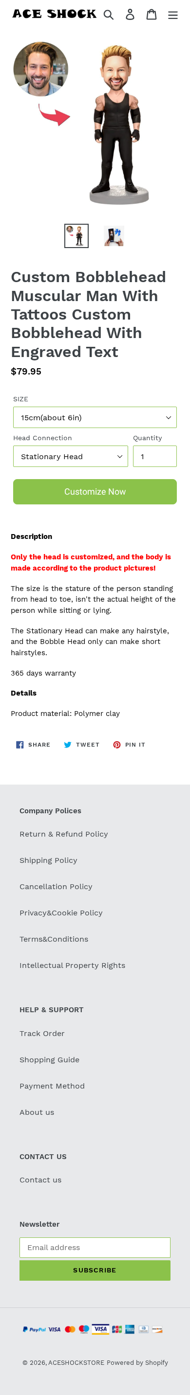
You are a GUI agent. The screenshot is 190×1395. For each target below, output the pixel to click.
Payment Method (52, 1086)
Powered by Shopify (137, 1362)
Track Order (42, 1033)
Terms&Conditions (53, 939)
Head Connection (42, 438)
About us (36, 1112)
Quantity (147, 438)
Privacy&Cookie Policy (61, 912)
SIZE (20, 399)
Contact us (40, 1179)
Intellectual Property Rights (72, 965)
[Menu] (173, 14)
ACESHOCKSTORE (76, 1362)
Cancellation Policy (56, 886)
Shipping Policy (48, 860)
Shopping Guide (49, 1059)
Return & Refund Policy (63, 834)
